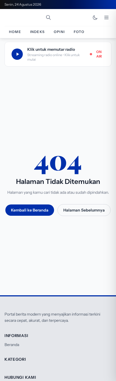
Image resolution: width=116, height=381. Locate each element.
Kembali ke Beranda (29, 210)
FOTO (79, 32)
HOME (15, 32)
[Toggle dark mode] (95, 17)
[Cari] (48, 17)
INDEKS (37, 32)
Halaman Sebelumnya (84, 210)
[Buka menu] (106, 17)
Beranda (12, 344)
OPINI (59, 32)
